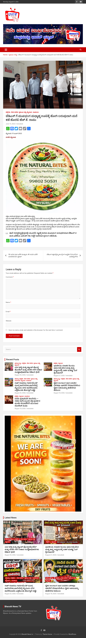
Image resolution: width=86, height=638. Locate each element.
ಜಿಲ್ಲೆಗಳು (8, 112)
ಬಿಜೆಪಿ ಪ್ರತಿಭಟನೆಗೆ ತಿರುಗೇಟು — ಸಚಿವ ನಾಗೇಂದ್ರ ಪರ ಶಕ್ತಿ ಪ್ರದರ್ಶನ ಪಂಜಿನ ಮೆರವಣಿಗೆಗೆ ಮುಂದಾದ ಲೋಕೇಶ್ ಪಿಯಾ (27, 402)
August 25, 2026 (20, 393)
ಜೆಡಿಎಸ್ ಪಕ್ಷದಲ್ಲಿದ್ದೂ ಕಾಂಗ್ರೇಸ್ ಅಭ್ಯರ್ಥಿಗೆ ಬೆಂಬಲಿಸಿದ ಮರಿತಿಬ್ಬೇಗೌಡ (62, 256)
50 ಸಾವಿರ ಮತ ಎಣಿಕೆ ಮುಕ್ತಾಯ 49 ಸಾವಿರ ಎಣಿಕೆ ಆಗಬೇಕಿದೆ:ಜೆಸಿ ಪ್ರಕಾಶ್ (23, 256)
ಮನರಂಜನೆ (17, 380)
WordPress (72, 634)
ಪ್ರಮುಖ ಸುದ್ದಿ (22, 112)
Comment (10, 277)
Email (8, 312)
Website (8, 321)
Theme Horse (47, 634)
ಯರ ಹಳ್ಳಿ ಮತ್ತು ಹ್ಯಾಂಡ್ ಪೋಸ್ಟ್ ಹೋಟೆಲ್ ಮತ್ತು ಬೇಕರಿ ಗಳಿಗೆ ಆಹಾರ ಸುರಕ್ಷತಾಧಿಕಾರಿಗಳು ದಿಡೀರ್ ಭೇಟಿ (28, 369)
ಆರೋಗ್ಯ (17, 363)
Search (79, 349)
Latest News (11, 517)
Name (8, 302)
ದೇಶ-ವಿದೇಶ (14, 112)
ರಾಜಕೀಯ (36, 112)
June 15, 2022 (10, 124)
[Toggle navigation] (6, 49)
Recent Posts (12, 359)
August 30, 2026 (20, 375)
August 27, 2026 (59, 375)
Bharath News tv (27, 634)
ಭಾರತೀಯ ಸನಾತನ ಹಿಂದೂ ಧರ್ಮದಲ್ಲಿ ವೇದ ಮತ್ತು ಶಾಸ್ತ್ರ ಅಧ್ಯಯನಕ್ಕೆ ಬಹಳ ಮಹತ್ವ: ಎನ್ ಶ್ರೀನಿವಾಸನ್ (65, 369)
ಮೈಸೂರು (29, 112)
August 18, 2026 (59, 393)
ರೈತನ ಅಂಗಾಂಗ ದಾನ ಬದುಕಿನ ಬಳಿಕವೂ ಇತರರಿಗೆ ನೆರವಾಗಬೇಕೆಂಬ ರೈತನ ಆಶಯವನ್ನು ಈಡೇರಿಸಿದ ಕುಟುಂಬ (67, 386)
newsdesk (19, 124)
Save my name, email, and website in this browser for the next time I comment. (36, 330)
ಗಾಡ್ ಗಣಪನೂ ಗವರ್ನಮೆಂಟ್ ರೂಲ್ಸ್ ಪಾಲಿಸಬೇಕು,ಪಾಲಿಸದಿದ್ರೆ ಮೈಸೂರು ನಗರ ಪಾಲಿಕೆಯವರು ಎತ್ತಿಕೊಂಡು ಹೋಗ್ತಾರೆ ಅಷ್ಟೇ (26, 386)
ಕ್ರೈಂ (20, 363)
